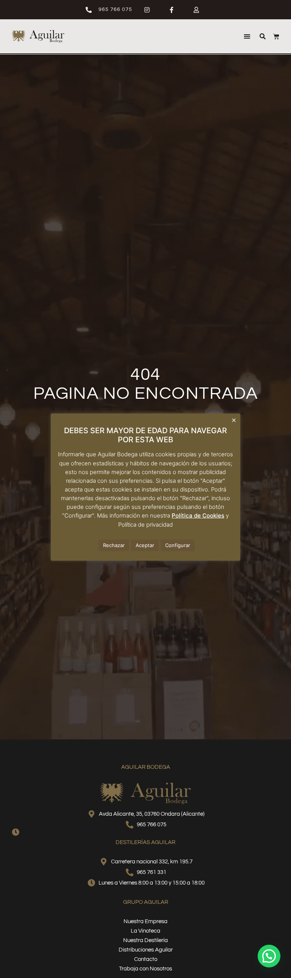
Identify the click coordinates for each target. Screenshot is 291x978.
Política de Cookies (198, 515)
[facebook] (174, 10)
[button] (247, 36)
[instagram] (150, 10)
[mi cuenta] (199, 10)
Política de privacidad (145, 524)
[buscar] (263, 36)
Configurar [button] (177, 545)
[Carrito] (276, 36)
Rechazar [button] (114, 545)
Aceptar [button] (145, 545)
